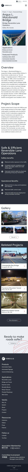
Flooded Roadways (7, 392)
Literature (4, 420)
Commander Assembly (8, 59)
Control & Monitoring (7, 372)
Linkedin (4, 435)
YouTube (4, 438)
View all (13, 237)
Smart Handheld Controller (9, 60)
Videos (4, 422)
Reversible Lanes (7, 52)
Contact (4, 412)
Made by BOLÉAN (14, 469)
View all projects (13, 320)
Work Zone (5, 394)
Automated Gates (7, 367)
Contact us (13, 343)
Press (3, 425)
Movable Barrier (6, 387)
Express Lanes (6, 384)
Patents (4, 427)
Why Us (4, 402)
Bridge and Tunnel (7, 50)
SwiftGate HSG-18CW (8, 57)
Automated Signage (7, 369)
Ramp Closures (6, 389)
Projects (4, 12)
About (3, 407)
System (4, 405)
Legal (14, 467)
